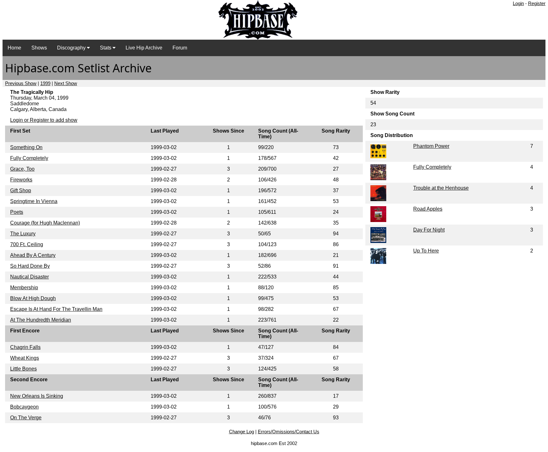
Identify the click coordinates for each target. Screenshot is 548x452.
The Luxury (23, 233)
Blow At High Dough (33, 298)
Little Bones (23, 368)
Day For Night (429, 230)
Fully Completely (29, 158)
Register (536, 3)
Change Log (241, 431)
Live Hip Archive (144, 47)
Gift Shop (20, 190)
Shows (39, 47)
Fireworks (21, 179)
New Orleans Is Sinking (36, 396)
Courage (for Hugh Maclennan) (45, 223)
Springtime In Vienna (33, 201)
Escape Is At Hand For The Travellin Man (56, 309)
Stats (106, 47)
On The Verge (26, 417)
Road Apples (427, 209)
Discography (72, 47)
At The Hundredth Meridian (40, 320)
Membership (24, 287)
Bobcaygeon (24, 406)
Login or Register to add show (43, 120)
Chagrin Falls (25, 347)
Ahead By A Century (32, 255)
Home (14, 47)
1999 (45, 83)
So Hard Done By (30, 266)
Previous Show (20, 83)
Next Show (65, 83)
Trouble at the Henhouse (441, 188)
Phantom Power (431, 146)
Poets (16, 212)
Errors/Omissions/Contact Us (288, 431)
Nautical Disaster (29, 276)
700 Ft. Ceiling (26, 244)
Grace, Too (22, 169)
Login (518, 3)
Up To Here (426, 250)
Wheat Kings (24, 358)
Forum (180, 47)
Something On (26, 147)
